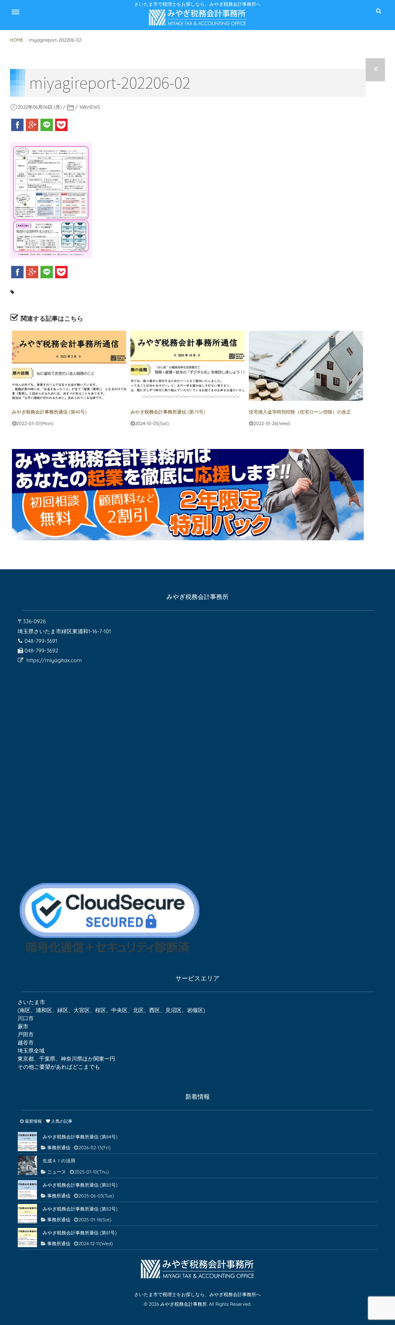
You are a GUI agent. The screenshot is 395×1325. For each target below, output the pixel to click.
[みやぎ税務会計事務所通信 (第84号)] (27, 1141)
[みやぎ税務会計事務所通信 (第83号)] (27, 1189)
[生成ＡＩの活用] (27, 1165)
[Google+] (32, 125)
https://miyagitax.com (53, 660)
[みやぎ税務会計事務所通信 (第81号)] (27, 1237)
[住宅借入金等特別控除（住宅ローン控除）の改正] (306, 366)
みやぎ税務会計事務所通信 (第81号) (80, 1233)
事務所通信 (59, 1147)
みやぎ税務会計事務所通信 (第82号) (80, 1209)
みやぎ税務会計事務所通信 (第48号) (49, 412)
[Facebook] (17, 125)
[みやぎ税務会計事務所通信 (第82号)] (27, 1213)
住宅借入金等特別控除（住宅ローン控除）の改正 (300, 412)
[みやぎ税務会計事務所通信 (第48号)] (69, 366)
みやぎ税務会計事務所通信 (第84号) (80, 1137)
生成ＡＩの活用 (59, 1161)
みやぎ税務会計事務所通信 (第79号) (167, 412)
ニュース (56, 1172)
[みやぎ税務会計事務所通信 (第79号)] (187, 366)
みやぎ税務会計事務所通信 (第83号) (80, 1185)
